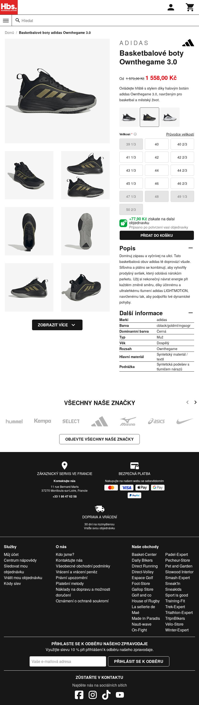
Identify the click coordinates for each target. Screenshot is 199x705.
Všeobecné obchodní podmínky (83, 566)
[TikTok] (106, 695)
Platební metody (70, 583)
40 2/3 (182, 144)
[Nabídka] (6, 20)
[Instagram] (93, 695)
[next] (195, 403)
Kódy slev (12, 583)
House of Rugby (146, 601)
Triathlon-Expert (179, 612)
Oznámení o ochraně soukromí (82, 601)
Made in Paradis (146, 618)
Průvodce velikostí (180, 134)
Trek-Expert (175, 606)
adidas (134, 42)
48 (157, 196)
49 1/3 (182, 196)
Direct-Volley (143, 572)
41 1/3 (131, 157)
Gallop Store (142, 589)
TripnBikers (175, 618)
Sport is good (176, 595)
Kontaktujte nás (64, 481)
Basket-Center (144, 554)
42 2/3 (182, 157)
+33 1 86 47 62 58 (65, 496)
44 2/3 (182, 170)
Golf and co (141, 595)
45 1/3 (131, 183)
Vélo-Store (174, 624)
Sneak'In (172, 583)
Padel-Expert (176, 554)
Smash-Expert (177, 577)
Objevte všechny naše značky (99, 439)
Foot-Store (141, 583)
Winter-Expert (177, 630)
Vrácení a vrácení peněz (76, 572)
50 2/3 (131, 209)
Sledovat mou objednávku (16, 569)
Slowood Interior (179, 572)
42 (157, 157)
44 (157, 170)
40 (157, 144)
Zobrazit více (53, 325)
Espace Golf (142, 577)
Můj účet (11, 554)
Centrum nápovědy (20, 560)
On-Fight (139, 630)
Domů (9, 32)
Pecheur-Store (177, 560)
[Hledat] (18, 20)
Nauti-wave (141, 624)
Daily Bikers (142, 560)
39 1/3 (131, 144)
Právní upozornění (71, 577)
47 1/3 (131, 196)
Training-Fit (175, 601)
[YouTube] (120, 695)
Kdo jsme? (65, 554)
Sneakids (173, 589)
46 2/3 (182, 183)
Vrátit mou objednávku (23, 577)
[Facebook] (79, 695)
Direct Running (145, 566)
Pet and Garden (178, 566)
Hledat (27, 20)
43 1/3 (131, 170)
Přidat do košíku (157, 235)
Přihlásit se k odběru (138, 661)
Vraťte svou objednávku (99, 528)
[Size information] (135, 134)
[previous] (187, 403)
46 (157, 183)
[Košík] (190, 7)
